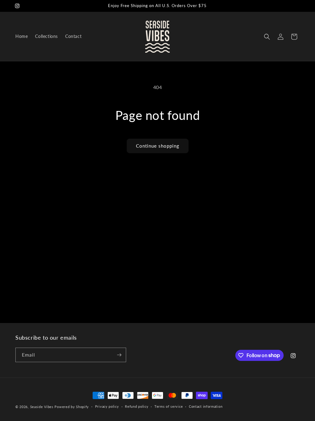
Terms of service (168, 406)
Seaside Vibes (42, 407)
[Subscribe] (119, 355)
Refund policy (136, 406)
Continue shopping (157, 146)
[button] (267, 36)
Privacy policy (107, 406)
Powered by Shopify (71, 407)
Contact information (205, 406)
